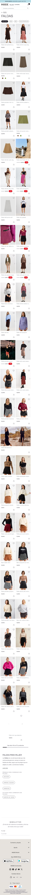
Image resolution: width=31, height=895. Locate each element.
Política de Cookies (20, 891)
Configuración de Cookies (10, 892)
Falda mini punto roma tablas (9, 73)
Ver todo (4, 21)
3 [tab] (3, 25)
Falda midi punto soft (6, 217)
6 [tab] (21, 140)
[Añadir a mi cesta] (13, 49)
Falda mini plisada (21, 217)
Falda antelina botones (23, 246)
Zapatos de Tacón (9, 797)
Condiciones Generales (21, 892)
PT (18, 877)
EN (21, 877)
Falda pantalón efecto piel (23, 419)
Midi (16, 21)
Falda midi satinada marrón (24, 275)
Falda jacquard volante (7, 505)
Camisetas (7, 788)
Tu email (3, 830)
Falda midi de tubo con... (23, 649)
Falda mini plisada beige (7, 275)
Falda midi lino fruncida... (8, 188)
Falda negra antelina (6, 476)
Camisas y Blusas (9, 782)
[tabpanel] (15, 724)
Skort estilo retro (5, 562)
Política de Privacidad (10, 891)
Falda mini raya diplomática (16, 735)
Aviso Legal (12, 893)
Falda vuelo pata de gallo (8, 534)
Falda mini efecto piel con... (8, 706)
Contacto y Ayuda (15, 842)
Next (13, 33)
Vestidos (6, 776)
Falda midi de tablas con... (23, 303)
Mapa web (18, 893)
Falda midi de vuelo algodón (8, 160)
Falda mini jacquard (22, 332)
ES (14, 877)
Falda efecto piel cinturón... (8, 390)
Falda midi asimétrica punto (8, 44)
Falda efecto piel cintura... (24, 591)
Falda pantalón (23, 21)
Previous (2, 33)
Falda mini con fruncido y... (24, 706)
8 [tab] (8, 226)
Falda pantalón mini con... (8, 102)
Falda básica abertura (7, 303)
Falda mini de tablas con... (8, 246)
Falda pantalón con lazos (7, 620)
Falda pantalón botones (7, 419)
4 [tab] (4, 25)
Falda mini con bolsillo (7, 677)
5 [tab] (5, 25)
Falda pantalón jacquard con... (9, 591)
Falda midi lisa (5, 332)
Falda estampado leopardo (24, 476)
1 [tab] (2, 25)
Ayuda (15, 847)
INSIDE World (15, 852)
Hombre (17, 4)
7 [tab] (22, 140)
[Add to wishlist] (13, 25)
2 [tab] (18, 25)
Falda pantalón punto (7, 361)
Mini (11, 21)
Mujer (12, 4)
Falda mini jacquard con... (8, 649)
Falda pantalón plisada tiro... (8, 131)
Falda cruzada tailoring (23, 505)
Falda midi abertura (6, 447)
